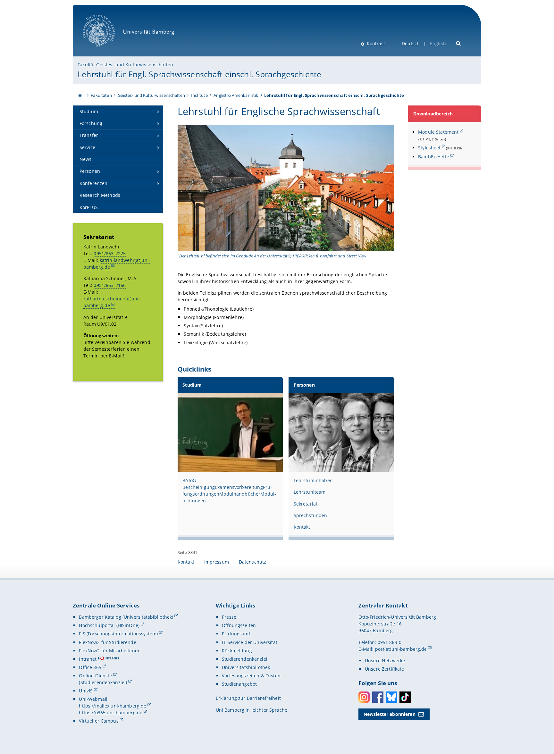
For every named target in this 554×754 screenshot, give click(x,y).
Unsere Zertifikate (384, 669)
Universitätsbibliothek (246, 667)
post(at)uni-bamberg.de (401, 649)
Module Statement (438, 132)
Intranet (88, 659)
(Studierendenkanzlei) (103, 682)
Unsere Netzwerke (385, 661)
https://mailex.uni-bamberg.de (112, 706)
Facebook (377, 697)
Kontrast (375, 43)
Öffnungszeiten (239, 625)
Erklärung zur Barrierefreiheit (248, 698)
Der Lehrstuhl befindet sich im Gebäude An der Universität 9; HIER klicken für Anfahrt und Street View (272, 256)
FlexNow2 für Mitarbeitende (109, 651)
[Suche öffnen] (458, 42)
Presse (229, 617)
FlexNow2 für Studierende (107, 642)
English (438, 43)
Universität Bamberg (105, 50)
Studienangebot (239, 684)
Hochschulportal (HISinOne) (109, 625)
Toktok (405, 697)
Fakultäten (101, 95)
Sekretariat (306, 504)
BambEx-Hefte (433, 157)
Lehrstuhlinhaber (313, 480)
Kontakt (302, 527)
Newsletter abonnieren (390, 714)
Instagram (364, 697)
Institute (199, 95)
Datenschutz (252, 562)
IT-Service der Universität (249, 642)
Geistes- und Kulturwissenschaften (151, 95)
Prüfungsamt (236, 634)
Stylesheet (429, 148)
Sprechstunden (310, 515)
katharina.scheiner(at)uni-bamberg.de (111, 302)
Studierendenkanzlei (244, 659)
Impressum (216, 562)
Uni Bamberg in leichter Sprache (251, 710)
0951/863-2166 (110, 285)
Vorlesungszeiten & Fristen (251, 676)
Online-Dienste (95, 676)
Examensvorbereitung (239, 487)
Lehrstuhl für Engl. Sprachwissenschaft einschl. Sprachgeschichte (199, 74)
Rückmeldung (237, 651)
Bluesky (391, 697)
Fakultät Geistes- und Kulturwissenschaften (125, 65)
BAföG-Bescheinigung (198, 483)
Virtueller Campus (98, 721)
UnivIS (86, 691)
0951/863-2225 (110, 253)
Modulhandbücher (239, 494)
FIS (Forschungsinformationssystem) (118, 634)
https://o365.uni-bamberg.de (110, 712)
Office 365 (90, 667)
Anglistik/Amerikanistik (236, 95)
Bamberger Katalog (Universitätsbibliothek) (126, 617)
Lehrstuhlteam (310, 492)
